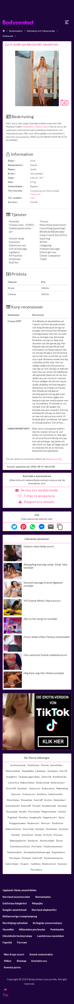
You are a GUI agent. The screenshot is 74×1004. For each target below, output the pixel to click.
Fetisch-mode (16, 238)
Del (37, 514)
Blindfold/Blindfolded (52, 231)
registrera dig (53, 458)
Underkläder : (16, 186)
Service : (13, 202)
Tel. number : (15, 197)
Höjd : (11, 177)
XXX (32, 197)
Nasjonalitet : (16, 165)
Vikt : (11, 182)
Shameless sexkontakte (36, 126)
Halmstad (8, 36)
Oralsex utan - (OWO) (21, 224)
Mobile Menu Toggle (67, 22)
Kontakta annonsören (37, 476)
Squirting (45, 238)
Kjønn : (12, 169)
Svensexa (14, 241)
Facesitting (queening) (52, 228)
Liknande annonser (37, 538)
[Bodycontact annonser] (37, 22)
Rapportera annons (39, 502)
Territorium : (15, 190)
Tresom (44, 221)
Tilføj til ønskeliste (39, 496)
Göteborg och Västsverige (41, 30)
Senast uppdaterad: (31, 466)
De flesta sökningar (37, 757)
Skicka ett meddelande (39, 490)
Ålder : (12, 160)
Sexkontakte (16, 30)
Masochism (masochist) (53, 224)
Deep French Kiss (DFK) (53, 235)
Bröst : (12, 173)
